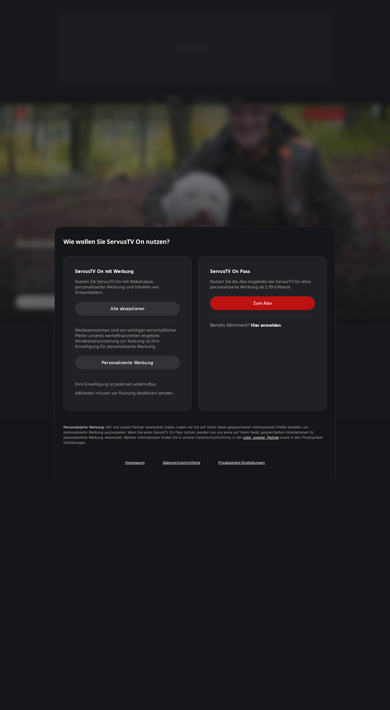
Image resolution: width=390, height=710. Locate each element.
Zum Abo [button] (262, 302)
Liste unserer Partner (261, 438)
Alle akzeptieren (127, 308)
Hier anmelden (266, 324)
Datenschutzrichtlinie (181, 462)
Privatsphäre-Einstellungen (241, 462)
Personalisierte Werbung (127, 362)
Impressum (135, 462)
